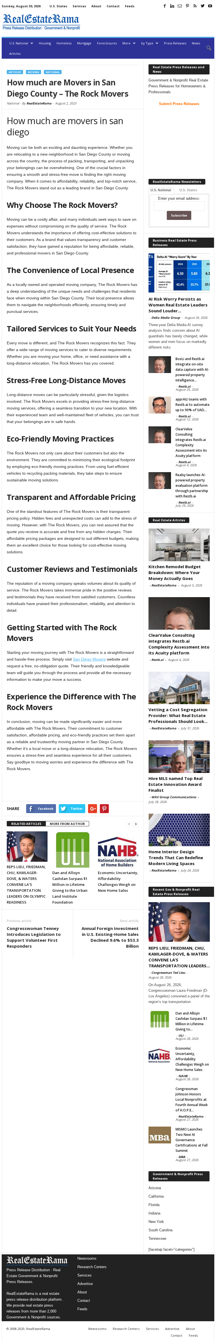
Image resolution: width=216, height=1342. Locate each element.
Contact (113, 6)
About (96, 6)
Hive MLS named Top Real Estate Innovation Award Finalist (175, 784)
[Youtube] (210, 6)
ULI (180, 1035)
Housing (45, 43)
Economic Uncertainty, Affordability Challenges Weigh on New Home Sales (192, 1059)
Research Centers (92, 1267)
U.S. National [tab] (160, 190)
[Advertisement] (148, 21)
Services (79, 6)
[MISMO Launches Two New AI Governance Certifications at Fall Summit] (159, 1135)
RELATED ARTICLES (26, 824)
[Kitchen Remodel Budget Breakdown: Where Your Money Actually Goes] (179, 544)
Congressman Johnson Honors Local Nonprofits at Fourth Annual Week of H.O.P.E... (192, 1099)
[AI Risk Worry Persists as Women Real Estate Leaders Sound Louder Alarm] (179, 273)
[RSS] (195, 6)
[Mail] (179, 6)
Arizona (154, 1188)
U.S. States (58, 6)
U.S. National (18, 43)
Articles (15, 53)
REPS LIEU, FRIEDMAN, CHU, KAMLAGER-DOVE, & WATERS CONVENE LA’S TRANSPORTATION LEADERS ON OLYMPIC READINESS (26, 884)
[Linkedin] (172, 6)
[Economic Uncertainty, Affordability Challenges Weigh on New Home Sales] (118, 849)
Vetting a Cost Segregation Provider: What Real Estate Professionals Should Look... (178, 715)
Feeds (129, 6)
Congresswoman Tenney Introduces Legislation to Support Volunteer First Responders (34, 937)
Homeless (64, 43)
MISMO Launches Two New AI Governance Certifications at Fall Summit (192, 1140)
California (156, 1196)
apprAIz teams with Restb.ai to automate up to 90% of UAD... (193, 404)
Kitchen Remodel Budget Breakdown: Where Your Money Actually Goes (174, 572)
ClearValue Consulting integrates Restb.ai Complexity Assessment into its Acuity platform (179, 644)
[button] (206, 48)
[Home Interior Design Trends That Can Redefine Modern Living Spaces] (179, 830)
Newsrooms (86, 1258)
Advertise (85, 1284)
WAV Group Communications (173, 797)
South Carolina (160, 1230)
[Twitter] (202, 6)
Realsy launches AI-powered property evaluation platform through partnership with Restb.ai (192, 485)
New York (156, 1222)
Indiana (154, 1213)
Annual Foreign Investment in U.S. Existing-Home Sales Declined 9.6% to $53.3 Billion (110, 937)
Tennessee (157, 1238)
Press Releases (175, 43)
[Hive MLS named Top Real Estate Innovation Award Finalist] (179, 756)
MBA (181, 1157)
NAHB (182, 1076)
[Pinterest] (187, 6)
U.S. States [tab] (188, 190)
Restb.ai (184, 386)
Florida (153, 1205)
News (196, 43)
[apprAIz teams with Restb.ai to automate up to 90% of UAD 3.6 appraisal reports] (159, 405)
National (53, 72)
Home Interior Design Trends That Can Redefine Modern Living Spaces (175, 857)
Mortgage (84, 43)
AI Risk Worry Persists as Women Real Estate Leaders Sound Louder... (178, 304)
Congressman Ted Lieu (168, 972)
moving (33, 72)
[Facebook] (164, 6)
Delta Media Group (165, 317)
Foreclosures (107, 43)
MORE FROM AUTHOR (67, 824)
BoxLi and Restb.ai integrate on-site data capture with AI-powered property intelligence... (192, 369)
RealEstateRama (38, 103)
